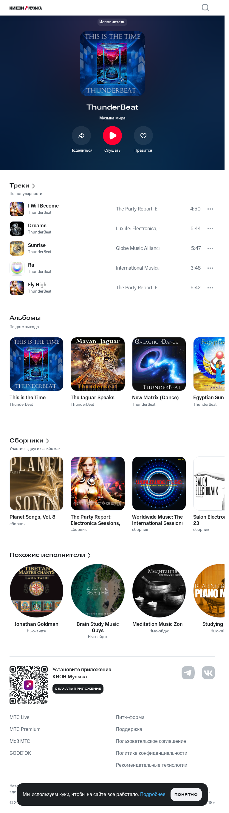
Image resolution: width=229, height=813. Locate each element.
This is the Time (28, 398)
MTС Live (20, 717)
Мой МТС (20, 741)
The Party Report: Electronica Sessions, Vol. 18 (95, 520)
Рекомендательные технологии (151, 765)
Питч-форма (130, 717)
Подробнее (152, 794)
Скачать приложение (78, 689)
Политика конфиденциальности (151, 753)
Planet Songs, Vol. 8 (32, 517)
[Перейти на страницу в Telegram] (188, 672)
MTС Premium (25, 729)
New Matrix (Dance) (155, 398)
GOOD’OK (20, 753)
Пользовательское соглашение (151, 741)
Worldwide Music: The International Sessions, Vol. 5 (158, 520)
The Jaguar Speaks (92, 398)
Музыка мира (112, 118)
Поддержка (129, 729)
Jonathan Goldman (36, 624)
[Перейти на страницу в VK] (208, 672)
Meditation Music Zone (158, 624)
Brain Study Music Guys (98, 627)
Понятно (185, 794)
